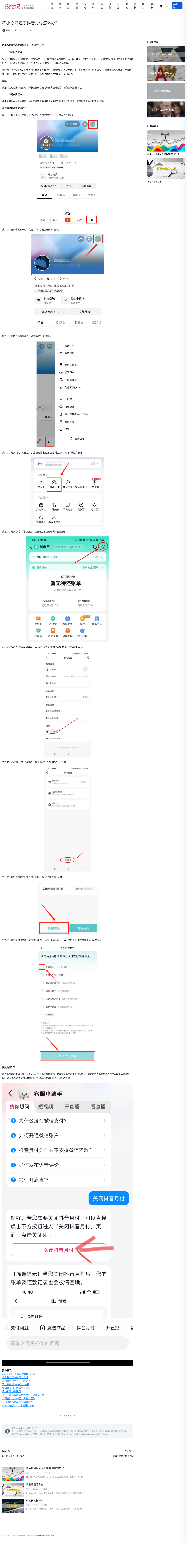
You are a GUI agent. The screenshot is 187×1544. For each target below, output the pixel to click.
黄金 (118, 6)
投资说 (20, 1535)
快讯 (60, 6)
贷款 (135, 6)
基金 (102, 6)
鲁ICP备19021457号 (46, 1535)
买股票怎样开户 (34, 1500)
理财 (77, 6)
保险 (85, 6)
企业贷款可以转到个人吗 (15, 1377)
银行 (110, 6)
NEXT (129, 1451)
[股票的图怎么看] (13, 1490)
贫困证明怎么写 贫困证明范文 (17, 1402)
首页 (52, 6)
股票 (68, 6)
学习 (143, 6)
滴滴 (8, 30)
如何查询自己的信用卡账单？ (17, 1387)
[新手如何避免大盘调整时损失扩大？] (13, 1474)
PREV (6, 1451)
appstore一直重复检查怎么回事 (19, 1373)
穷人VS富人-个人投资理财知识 (18, 1405)
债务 (93, 6)
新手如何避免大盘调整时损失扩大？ (46, 1468)
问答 (16, 30)
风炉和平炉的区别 (11, 1391)
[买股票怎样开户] (13, 1506)
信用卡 (152, 6)
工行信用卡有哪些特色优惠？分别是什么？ (24, 1395)
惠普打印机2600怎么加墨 (15, 1384)
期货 (126, 6)
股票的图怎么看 (34, 1484)
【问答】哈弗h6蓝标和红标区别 (18, 1398)
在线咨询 (176, 6)
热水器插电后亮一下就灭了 (16, 1380)
